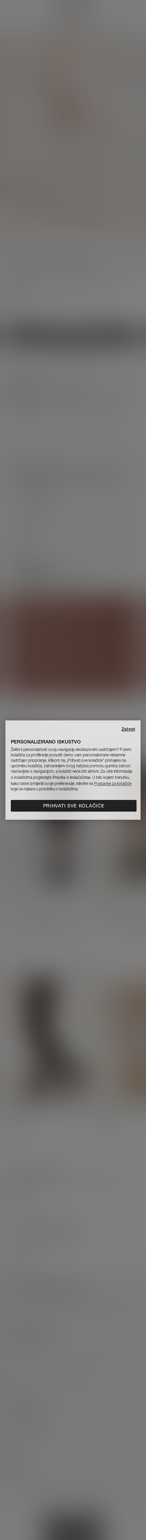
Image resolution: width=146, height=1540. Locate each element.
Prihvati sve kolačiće (74, 806)
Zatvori (128, 729)
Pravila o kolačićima (71, 777)
